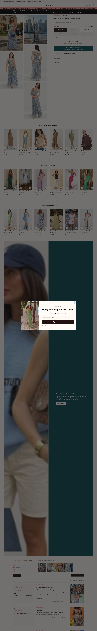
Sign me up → (57, 322)
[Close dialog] (75, 302)
